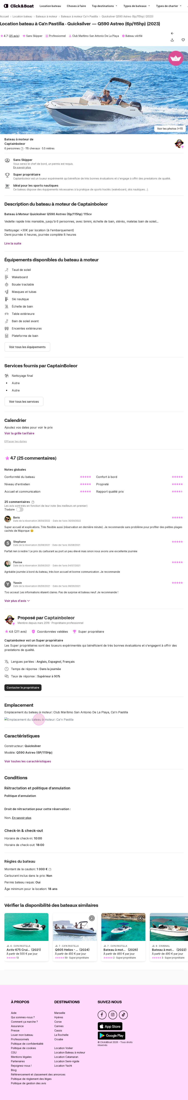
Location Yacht (63, 1065)
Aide (14, 1012)
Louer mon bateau (22, 1034)
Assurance (17, 1026)
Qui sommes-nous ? (23, 1017)
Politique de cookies (23, 1048)
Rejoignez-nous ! (21, 1065)
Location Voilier (63, 1048)
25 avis (14, 35)
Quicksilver (33, 746)
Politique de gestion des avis (28, 1083)
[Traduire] (20, 509)
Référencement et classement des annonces (38, 1074)
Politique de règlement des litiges (31, 1078)
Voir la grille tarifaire (19, 433)
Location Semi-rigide (66, 1061)
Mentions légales (21, 1056)
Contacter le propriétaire (23, 687)
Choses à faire (76, 6)
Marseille (59, 1012)
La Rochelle (61, 1034)
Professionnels (20, 1039)
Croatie (58, 1039)
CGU (14, 1052)
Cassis (58, 1030)
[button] (173, 40)
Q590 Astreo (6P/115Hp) (34, 752)
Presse (15, 1030)
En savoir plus (21, 818)
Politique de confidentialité (27, 1043)
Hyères (58, 1017)
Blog (14, 1070)
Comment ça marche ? (24, 1021)
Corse (58, 1021)
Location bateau (50, 6)
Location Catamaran (66, 1056)
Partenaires (18, 1061)
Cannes (59, 1026)
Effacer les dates (15, 441)
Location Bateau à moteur (69, 1052)
